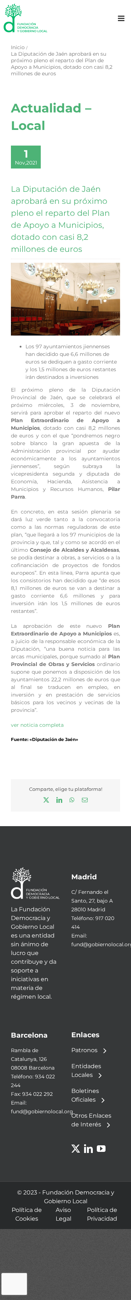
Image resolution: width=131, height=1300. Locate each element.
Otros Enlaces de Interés (91, 1120)
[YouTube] (101, 1148)
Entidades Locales (86, 1070)
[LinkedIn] (88, 1148)
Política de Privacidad (102, 1214)
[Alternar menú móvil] (122, 18)
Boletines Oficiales (85, 1095)
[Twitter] (75, 1148)
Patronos (84, 1050)
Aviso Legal (63, 1214)
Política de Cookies (27, 1214)
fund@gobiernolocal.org (42, 1111)
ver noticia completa (37, 725)
